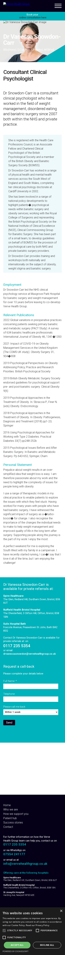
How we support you (15, 813)
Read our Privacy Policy (37, 925)
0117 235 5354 (16, 646)
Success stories (13, 822)
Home (7, 805)
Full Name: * (10, 681)
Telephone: (9, 693)
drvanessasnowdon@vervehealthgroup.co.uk (29, 653)
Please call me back (14, 706)
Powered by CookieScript (15, 951)
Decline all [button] (47, 945)
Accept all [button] (17, 945)
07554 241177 (14, 854)
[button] (4, 930)
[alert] (32, 931)
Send (9, 722)
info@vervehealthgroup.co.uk (25, 864)
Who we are (10, 809)
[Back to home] (16, 4)
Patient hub (10, 818)
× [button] (61, 911)
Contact (8, 827)
